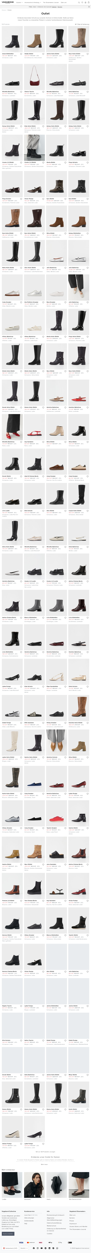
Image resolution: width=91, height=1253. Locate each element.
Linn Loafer (6, 511)
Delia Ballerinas (74, 92)
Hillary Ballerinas (7, 336)
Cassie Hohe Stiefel (75, 511)
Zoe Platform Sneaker (31, 302)
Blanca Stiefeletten (31, 617)
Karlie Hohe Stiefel (8, 793)
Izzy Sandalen (29, 442)
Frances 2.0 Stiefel (8, 900)
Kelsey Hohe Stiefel (53, 126)
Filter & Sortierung (83, 24)
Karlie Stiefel (73, 1109)
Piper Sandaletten (52, 686)
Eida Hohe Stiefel (30, 126)
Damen (54, 7)
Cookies (49, 1234)
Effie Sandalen (29, 723)
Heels (48, 1199)
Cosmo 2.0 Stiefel (8, 162)
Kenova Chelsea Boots (9, 971)
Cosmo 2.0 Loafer (30, 581)
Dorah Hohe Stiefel (8, 407)
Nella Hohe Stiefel (8, 268)
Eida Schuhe (29, 686)
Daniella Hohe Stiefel (75, 723)
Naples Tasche (7, 1006)
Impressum (73, 1224)
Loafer (4, 1199)
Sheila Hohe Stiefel (53, 336)
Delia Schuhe (73, 686)
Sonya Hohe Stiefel (8, 126)
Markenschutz (51, 1226)
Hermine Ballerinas (53, 407)
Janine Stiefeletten (53, 1006)
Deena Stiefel (6, 1109)
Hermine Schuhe (52, 757)
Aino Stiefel (50, 511)
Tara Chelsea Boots (31, 900)
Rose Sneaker (51, 302)
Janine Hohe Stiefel (53, 54)
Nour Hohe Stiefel (74, 54)
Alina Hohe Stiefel (8, 547)
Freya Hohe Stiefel (75, 336)
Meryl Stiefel (73, 1075)
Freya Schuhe (73, 162)
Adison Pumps (7, 1144)
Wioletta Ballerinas (8, 92)
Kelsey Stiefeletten (75, 233)
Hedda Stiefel (29, 54)
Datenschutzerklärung (54, 1223)
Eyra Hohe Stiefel (7, 233)
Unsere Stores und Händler (78, 1226)
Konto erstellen (8, 1234)
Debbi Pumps (6, 723)
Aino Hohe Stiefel (30, 268)
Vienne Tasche (29, 92)
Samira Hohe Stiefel (31, 757)
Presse (71, 1221)
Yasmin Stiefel (73, 935)
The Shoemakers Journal (77, 1229)
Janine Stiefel (73, 1006)
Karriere (72, 1218)
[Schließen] (89, 7)
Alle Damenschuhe (75, 1199)
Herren (60, 7)
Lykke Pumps (6, 686)
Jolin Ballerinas (51, 268)
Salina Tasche (29, 1040)
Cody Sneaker (6, 302)
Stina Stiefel (50, 233)
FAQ (25, 1224)
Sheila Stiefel (51, 162)
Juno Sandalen (51, 864)
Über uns (72, 1215)
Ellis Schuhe (28, 511)
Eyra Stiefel (50, 199)
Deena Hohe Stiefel (31, 407)
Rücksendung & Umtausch (55, 1215)
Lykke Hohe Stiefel (8, 757)
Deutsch (23, 1248)
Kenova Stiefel (7, 935)
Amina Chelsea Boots (75, 581)
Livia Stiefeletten (52, 617)
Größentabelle (29, 1221)
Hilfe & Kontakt (29, 1218)
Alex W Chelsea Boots (31, 476)
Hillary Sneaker (51, 723)
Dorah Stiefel (6, 476)
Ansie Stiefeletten (8, 54)
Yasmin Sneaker (52, 828)
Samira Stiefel (73, 828)
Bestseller (27, 1199)
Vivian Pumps (29, 199)
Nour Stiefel (50, 371)
